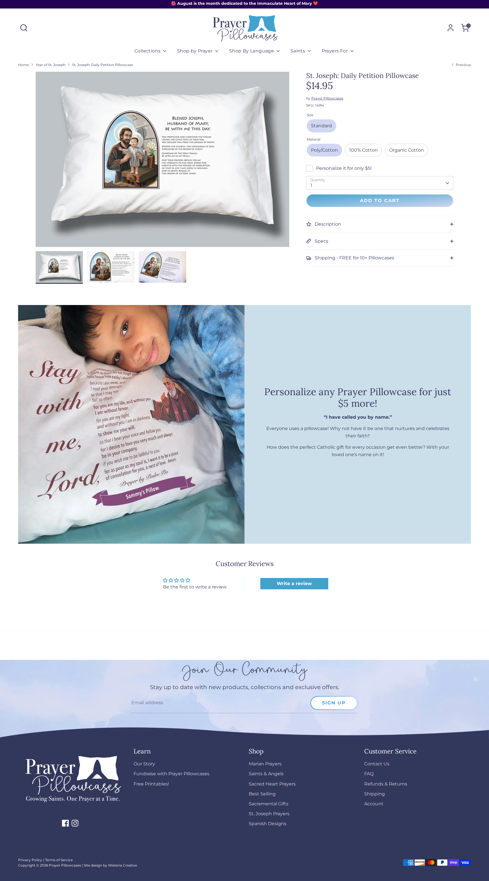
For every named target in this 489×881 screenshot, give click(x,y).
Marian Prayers (265, 763)
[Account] (450, 27)
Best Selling (262, 794)
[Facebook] (65, 823)
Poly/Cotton (324, 150)
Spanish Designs (267, 823)
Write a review (294, 583)
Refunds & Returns (385, 784)
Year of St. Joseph (50, 65)
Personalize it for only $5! (344, 168)
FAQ (369, 773)
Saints (298, 51)
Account (373, 803)
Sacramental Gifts (268, 803)
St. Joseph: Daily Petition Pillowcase (102, 65)
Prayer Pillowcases (327, 98)
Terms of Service (59, 860)
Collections (148, 51)
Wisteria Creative (122, 865)
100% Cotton (363, 150)
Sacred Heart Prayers (272, 784)
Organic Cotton (406, 150)
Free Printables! (151, 784)
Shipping (374, 794)
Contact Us (376, 763)
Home (23, 65)
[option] (162, 161)
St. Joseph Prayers (269, 813)
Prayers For (335, 51)
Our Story (144, 763)
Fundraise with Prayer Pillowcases (171, 773)
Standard (321, 125)
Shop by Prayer (195, 51)
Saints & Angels (266, 773)
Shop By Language (252, 51)
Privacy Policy (30, 860)
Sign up (334, 703)
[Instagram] (75, 823)
